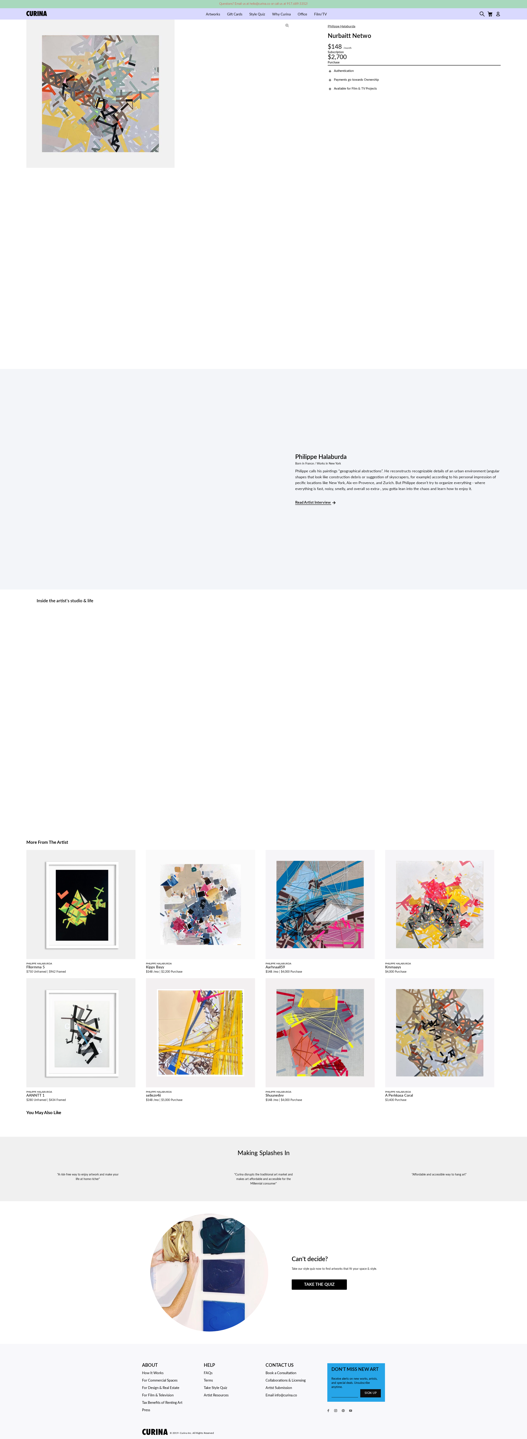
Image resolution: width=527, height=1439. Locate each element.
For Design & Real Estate (160, 1388)
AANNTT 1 (35, 1095)
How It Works (152, 1373)
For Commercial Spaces (159, 1380)
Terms (208, 1380)
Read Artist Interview (313, 502)
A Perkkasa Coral (399, 1095)
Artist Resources (216, 1395)
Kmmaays (393, 967)
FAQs (208, 1373)
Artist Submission (279, 1388)
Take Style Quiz (215, 1388)
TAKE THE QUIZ (319, 1285)
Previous (30, 94)
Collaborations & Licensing (286, 1380)
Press (146, 1410)
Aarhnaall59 (275, 967)
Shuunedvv (275, 1095)
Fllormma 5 (35, 967)
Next (289, 94)
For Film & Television (158, 1395)
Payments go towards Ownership (356, 79)
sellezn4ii (153, 1095)
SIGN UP (371, 1393)
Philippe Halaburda (341, 26)
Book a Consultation (281, 1373)
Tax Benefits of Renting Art (162, 1402)
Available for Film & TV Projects (355, 88)
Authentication (344, 70)
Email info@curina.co (281, 1395)
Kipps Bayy (155, 967)
